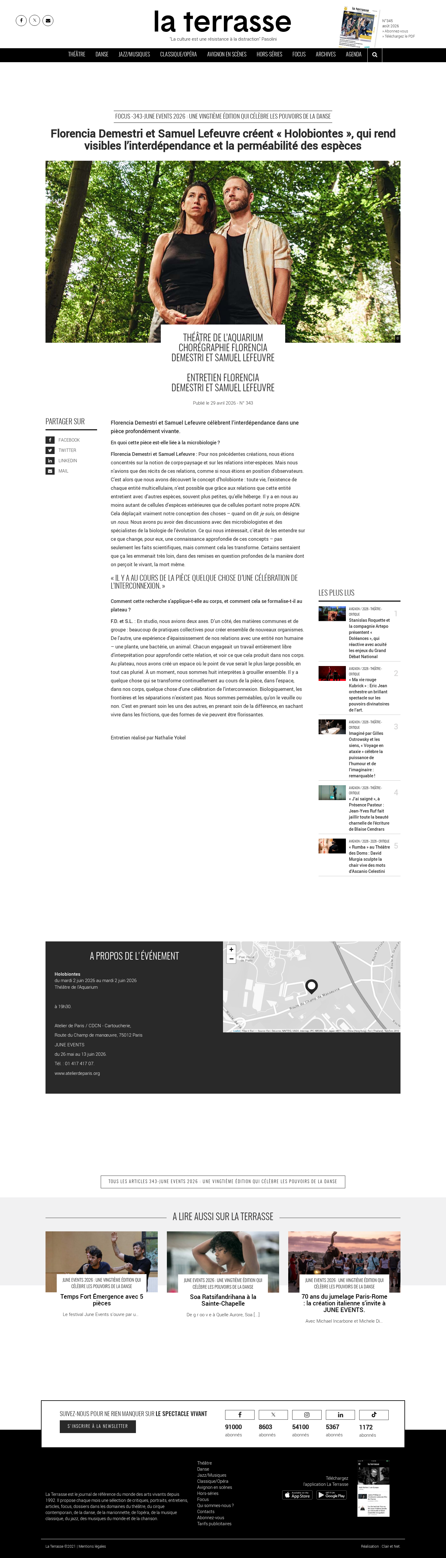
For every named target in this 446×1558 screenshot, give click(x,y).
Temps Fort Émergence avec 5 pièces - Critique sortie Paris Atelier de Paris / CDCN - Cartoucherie (99, 1237)
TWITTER (67, 450)
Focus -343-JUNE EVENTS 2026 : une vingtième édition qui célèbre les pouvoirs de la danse (223, 117)
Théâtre (76, 55)
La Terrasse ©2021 (61, 1546)
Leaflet (236, 1030)
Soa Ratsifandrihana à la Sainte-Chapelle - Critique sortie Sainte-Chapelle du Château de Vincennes (222, 1237)
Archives (326, 55)
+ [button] (231, 949)
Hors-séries (269, 55)
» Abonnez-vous (395, 31)
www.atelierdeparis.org (77, 1073)
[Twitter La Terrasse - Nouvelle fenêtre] (34, 20)
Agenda (354, 55)
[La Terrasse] (223, 20)
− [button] (231, 958)
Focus (299, 55)
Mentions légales (92, 1546)
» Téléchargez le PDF (398, 36)
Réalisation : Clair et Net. (380, 1546)
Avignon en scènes (226, 55)
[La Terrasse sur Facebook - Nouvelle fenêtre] (21, 20)
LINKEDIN (67, 460)
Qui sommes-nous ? (215, 1505)
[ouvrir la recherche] (375, 55)
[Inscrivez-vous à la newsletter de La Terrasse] (47, 20)
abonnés (233, 1430)
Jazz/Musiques (134, 55)
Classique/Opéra (178, 55)
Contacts (206, 1511)
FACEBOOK (69, 440)
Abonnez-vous (210, 1517)
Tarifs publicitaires (214, 1523)
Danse (102, 55)
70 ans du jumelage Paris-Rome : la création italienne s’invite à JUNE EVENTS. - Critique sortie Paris (340, 1237)
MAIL (63, 471)
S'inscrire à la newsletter (98, 1427)
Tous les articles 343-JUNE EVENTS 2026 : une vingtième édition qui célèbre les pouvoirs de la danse (223, 1182)
